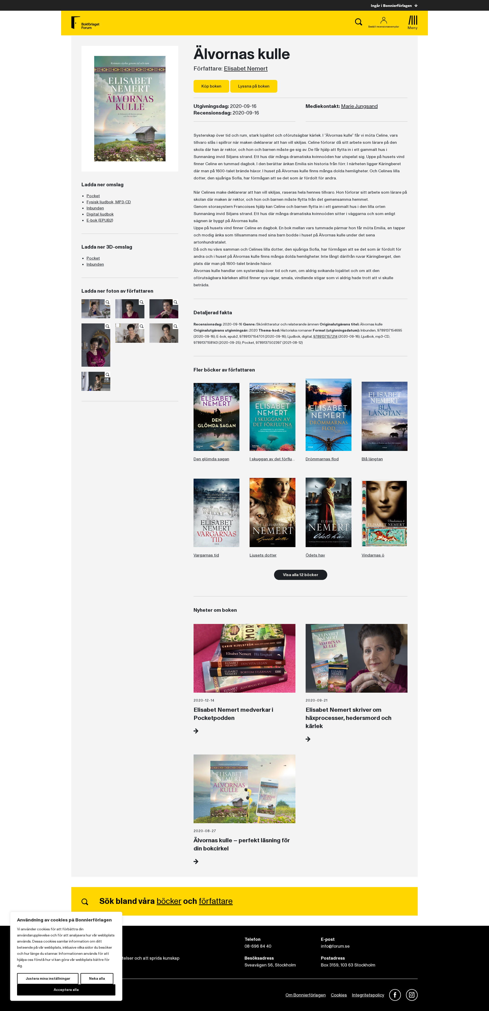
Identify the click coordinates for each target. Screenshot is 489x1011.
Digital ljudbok (100, 214)
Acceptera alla (66, 989)
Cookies (339, 995)
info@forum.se (335, 946)
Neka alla (97, 978)
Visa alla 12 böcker (300, 575)
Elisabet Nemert (246, 68)
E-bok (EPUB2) (100, 220)
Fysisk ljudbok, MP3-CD (109, 202)
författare (216, 901)
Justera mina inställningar (48, 978)
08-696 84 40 (257, 946)
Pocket (93, 196)
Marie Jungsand (359, 106)
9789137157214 (325, 336)
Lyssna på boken (253, 86)
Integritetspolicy (368, 995)
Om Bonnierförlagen (306, 995)
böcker (169, 901)
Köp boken (211, 86)
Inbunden (95, 208)
